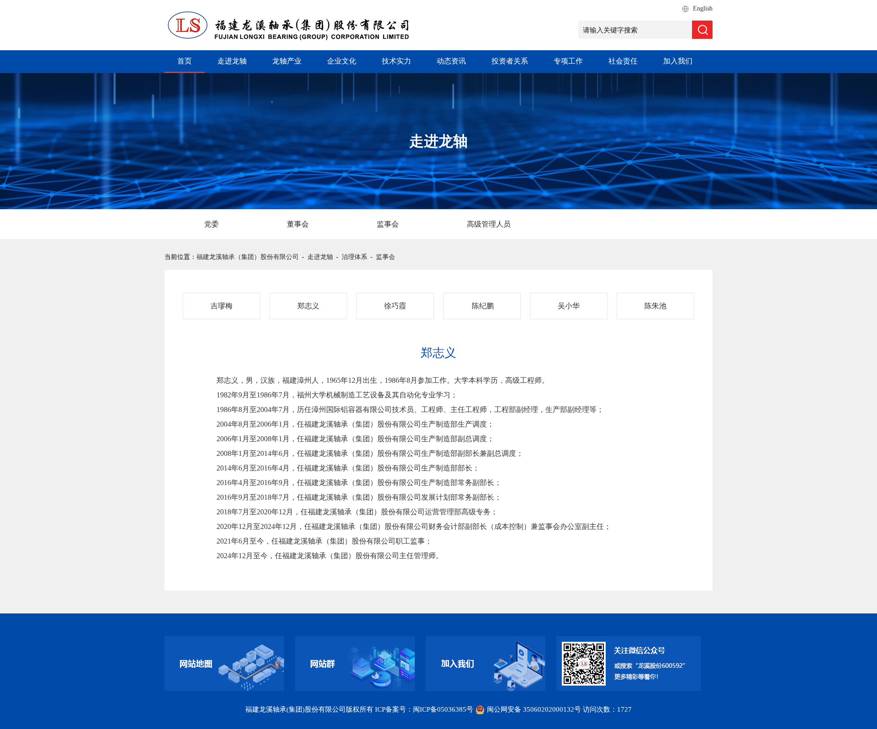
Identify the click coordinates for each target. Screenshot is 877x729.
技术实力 (396, 61)
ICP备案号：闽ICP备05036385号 (424, 709)
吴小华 (569, 306)
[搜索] (702, 30)
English (703, 8)
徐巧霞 (395, 306)
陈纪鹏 (482, 306)
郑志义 (308, 306)
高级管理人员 (489, 224)
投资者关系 (509, 61)
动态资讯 (451, 61)
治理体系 (354, 257)
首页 (184, 61)
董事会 (298, 224)
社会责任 (623, 61)
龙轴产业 (286, 61)
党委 (211, 224)
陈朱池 (655, 306)
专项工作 (568, 61)
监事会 (388, 224)
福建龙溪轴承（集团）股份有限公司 (247, 257)
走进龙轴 (232, 61)
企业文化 (341, 61)
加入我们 (677, 61)
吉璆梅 (221, 306)
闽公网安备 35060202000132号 (534, 709)
